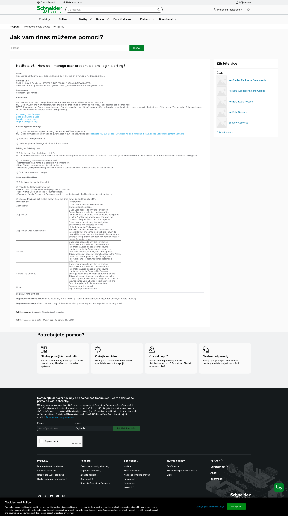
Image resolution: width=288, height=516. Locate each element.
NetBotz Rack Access (240, 101)
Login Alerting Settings (27, 121)
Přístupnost (129, 479)
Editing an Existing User (27, 117)
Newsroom (129, 483)
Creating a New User (26, 119)
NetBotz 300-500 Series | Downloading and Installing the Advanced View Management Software (137, 134)
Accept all (236, 506)
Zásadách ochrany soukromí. (60, 417)
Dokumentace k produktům (50, 466)
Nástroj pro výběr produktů (50, 475)
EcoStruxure (173, 466)
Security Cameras (238, 122)
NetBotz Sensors (237, 112)
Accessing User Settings (28, 114)
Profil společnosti (132, 470)
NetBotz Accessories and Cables (246, 90)
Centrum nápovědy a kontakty (95, 466)
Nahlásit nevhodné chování (137, 475)
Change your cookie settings (210, 506)
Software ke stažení (46, 470)
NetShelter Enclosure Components (247, 80)
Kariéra (127, 466)
